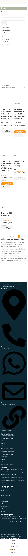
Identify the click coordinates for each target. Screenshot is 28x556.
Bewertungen (6, 446)
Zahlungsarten (6, 495)
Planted (18, 521)
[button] (7, 227)
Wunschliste (5, 493)
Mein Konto (5, 488)
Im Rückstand (6, 44)
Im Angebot (5, 39)
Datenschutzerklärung (8, 435)
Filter (4, 22)
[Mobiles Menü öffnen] (1, 1)
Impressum (5, 440)
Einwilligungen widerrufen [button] (9, 474)
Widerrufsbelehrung (7, 438)
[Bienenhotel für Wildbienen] (7, 199)
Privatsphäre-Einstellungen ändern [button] (12, 469)
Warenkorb (5, 490)
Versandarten (6, 498)
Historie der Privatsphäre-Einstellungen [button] (13, 472)
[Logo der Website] (13, 1)
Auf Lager (5, 41)
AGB (3, 443)
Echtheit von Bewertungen (9, 448)
